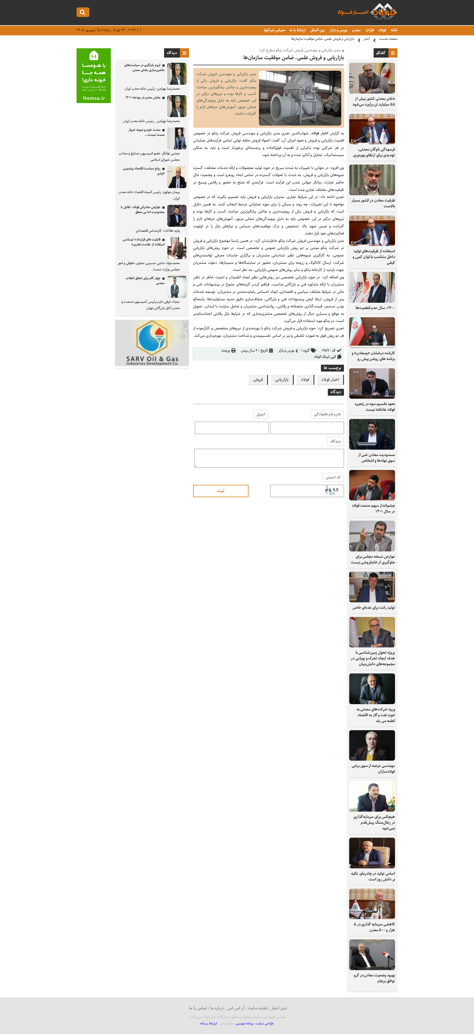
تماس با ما (198, 1008)
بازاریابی (282, 379)
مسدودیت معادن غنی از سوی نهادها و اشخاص (376, 458)
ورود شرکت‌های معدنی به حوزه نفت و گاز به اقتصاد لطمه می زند (376, 715)
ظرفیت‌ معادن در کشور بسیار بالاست (373, 203)
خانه (393, 30)
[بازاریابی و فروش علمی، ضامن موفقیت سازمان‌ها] (300, 124)
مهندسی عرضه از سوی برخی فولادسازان (373, 769)
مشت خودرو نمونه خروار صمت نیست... (146, 132)
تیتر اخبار (279, 1008)
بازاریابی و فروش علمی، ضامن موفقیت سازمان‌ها (322, 39)
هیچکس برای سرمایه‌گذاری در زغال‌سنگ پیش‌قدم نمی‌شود (374, 823)
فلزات (369, 30)
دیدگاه (336, 441)
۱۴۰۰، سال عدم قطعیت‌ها (375, 308)
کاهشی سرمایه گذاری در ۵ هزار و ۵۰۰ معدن (374, 927)
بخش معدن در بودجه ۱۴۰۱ (142, 97)
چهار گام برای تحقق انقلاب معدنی (145, 280)
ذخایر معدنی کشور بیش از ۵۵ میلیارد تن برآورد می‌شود (373, 101)
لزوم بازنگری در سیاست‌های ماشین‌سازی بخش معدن (144, 67)
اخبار (366, 39)
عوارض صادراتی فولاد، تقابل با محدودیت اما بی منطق (143, 209)
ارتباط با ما (297, 30)
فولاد (382, 30)
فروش (258, 379)
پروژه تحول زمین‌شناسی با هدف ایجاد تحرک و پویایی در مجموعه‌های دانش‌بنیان (373, 658)
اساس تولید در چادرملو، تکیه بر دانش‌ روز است (373, 876)
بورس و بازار (338, 30)
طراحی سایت (264, 1023)
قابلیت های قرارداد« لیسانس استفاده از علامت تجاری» (144, 242)
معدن (356, 30)
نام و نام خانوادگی (327, 414)
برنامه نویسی (244, 1023)
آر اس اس (235, 1008)
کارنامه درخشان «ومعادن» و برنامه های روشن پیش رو (373, 356)
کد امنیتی (333, 477)
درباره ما (217, 1008)
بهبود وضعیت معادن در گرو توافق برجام (374, 978)
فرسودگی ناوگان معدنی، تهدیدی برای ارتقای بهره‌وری (374, 152)
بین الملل (317, 30)
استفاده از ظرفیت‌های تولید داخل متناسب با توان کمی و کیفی (374, 257)
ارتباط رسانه (208, 1023)
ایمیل (260, 414)
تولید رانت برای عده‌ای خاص (373, 607)
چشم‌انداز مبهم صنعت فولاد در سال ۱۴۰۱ (373, 508)
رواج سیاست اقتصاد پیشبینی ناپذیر (144, 171)
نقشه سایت (258, 1008)
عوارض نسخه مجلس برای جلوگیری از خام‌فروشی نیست (373, 559)
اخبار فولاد (320, 133)
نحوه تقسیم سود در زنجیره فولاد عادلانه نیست (375, 407)
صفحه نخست (388, 39)
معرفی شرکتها (274, 30)
